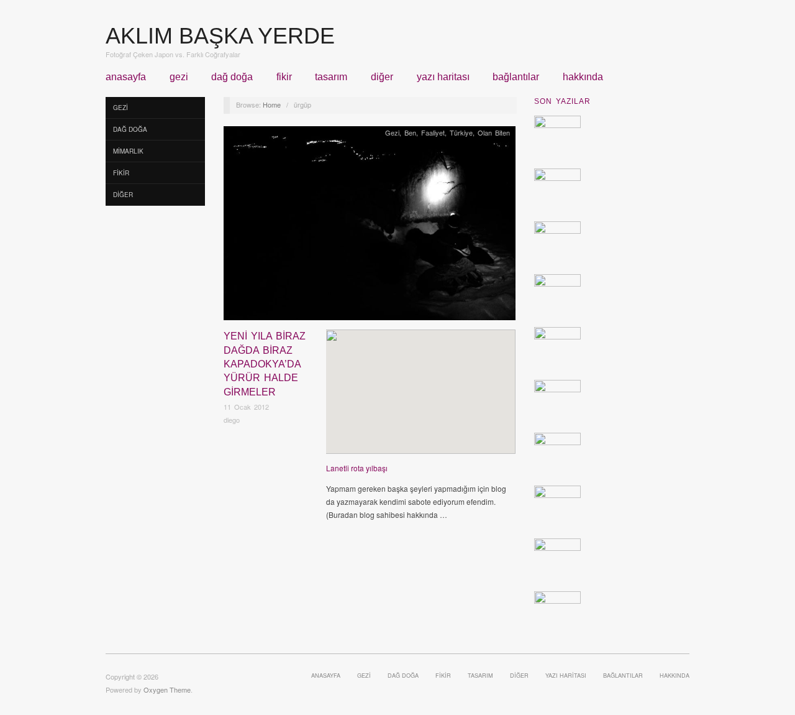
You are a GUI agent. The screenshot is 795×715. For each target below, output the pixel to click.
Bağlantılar (516, 77)
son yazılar (562, 101)
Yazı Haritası (443, 77)
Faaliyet (433, 132)
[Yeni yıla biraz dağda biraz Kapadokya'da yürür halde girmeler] (370, 226)
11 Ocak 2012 (246, 407)
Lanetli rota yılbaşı (357, 468)
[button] (420, 381)
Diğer (382, 77)
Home (272, 104)
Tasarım (331, 77)
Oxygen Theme (167, 689)
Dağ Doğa (232, 77)
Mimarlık (128, 151)
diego (232, 420)
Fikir (284, 77)
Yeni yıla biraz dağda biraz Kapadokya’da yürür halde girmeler (265, 364)
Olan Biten (494, 132)
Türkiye (461, 132)
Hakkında (583, 77)
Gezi (179, 77)
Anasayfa (126, 77)
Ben (410, 132)
